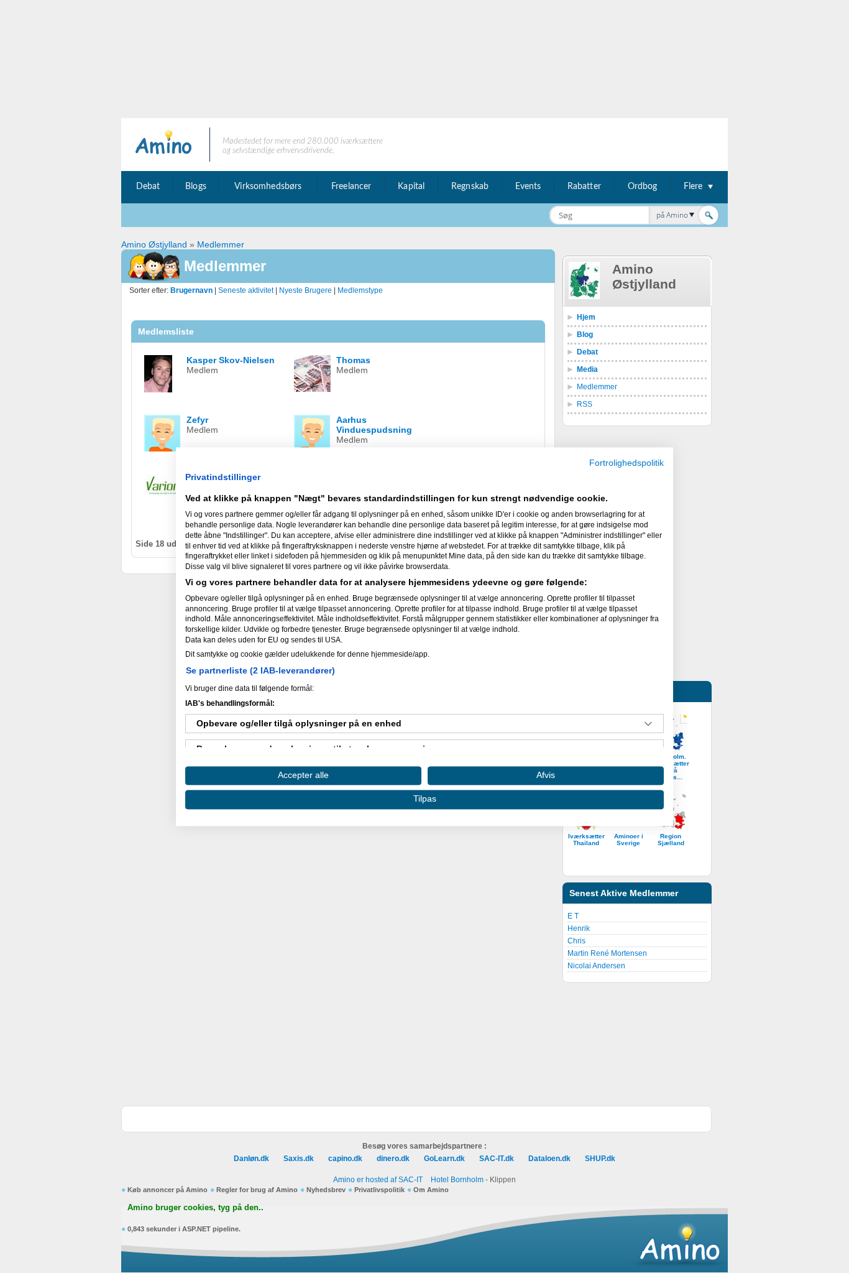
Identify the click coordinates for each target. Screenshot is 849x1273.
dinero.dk (393, 1158)
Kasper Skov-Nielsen (230, 360)
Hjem (586, 317)
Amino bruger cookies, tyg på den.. (195, 1207)
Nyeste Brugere (305, 290)
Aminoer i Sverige (628, 839)
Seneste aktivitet (245, 290)
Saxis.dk (298, 1158)
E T (573, 916)
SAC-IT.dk (496, 1158)
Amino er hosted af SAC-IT (378, 1179)
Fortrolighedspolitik (626, 463)
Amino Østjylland (154, 244)
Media (587, 369)
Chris (576, 941)
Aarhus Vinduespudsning (374, 425)
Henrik (578, 928)
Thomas (353, 360)
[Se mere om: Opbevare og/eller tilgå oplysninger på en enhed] (648, 724)
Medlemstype (360, 290)
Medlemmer (220, 244)
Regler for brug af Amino (257, 1189)
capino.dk (345, 1158)
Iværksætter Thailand (586, 839)
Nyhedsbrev (326, 1189)
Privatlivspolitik (379, 1189)
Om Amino (431, 1189)
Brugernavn (191, 290)
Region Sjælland (671, 839)
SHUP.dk (600, 1158)
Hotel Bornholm (457, 1179)
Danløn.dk (251, 1158)
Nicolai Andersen (596, 965)
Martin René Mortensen (607, 953)
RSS (584, 404)
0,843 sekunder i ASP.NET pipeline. (184, 1229)
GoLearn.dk (444, 1158)
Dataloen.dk (549, 1158)
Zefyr (197, 420)
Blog (585, 334)
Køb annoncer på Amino (167, 1189)
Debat (587, 352)
